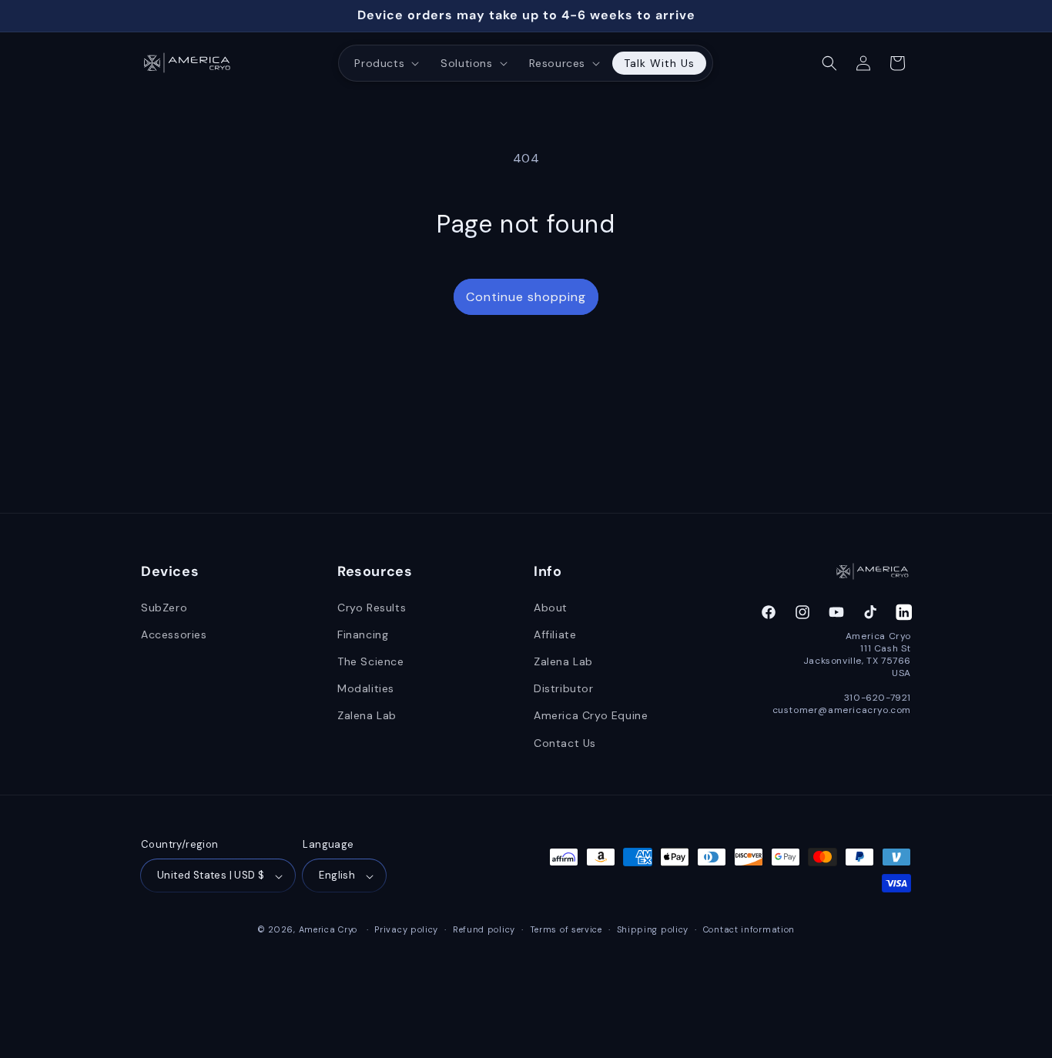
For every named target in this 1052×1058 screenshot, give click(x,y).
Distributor (564, 688)
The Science (370, 661)
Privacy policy (406, 929)
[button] (385, 63)
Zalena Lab (367, 715)
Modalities (365, 688)
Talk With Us (659, 63)
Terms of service (566, 929)
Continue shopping (526, 297)
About (551, 607)
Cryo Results (371, 607)
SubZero (164, 607)
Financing (362, 634)
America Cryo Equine (591, 715)
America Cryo (328, 930)
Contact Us (565, 742)
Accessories (174, 634)
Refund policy (484, 929)
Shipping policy (653, 929)
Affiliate (555, 634)
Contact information (749, 929)
